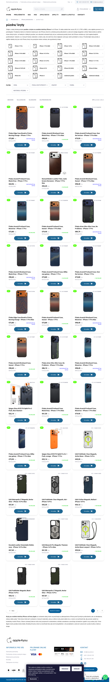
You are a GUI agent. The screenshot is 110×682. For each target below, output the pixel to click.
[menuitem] (9, 14)
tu (35, 675)
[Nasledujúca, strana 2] (97, 611)
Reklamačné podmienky (49, 2)
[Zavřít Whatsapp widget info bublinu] (85, 675)
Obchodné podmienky (12, 2)
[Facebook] (81, 663)
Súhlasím (77, 669)
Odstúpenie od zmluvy (12, 662)
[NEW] (22, 118)
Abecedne (10, 100)
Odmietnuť (65, 669)
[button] (105, 677)
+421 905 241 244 (89, 658)
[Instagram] (85, 663)
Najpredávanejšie (45, 100)
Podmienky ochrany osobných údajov (31, 2)
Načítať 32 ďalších (55, 610)
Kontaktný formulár (89, 669)
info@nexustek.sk (89, 652)
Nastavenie (33, 679)
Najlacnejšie (21, 100)
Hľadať (62, 9)
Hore (13, 610)
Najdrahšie (32, 100)
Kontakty (8, 659)
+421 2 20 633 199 (89, 655)
